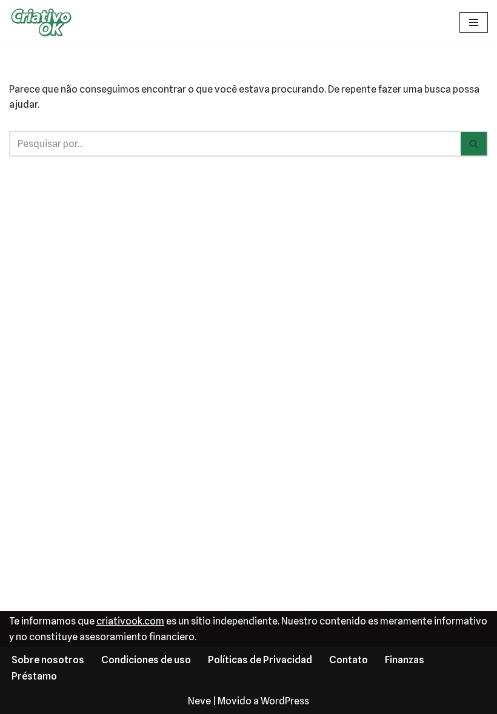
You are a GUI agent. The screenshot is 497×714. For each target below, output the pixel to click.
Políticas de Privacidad (260, 660)
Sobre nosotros (48, 660)
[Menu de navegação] (473, 22)
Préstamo (34, 676)
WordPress (285, 701)
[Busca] (474, 144)
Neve (199, 701)
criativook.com (130, 621)
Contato (348, 660)
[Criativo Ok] (45, 22)
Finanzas (404, 660)
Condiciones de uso (146, 660)
